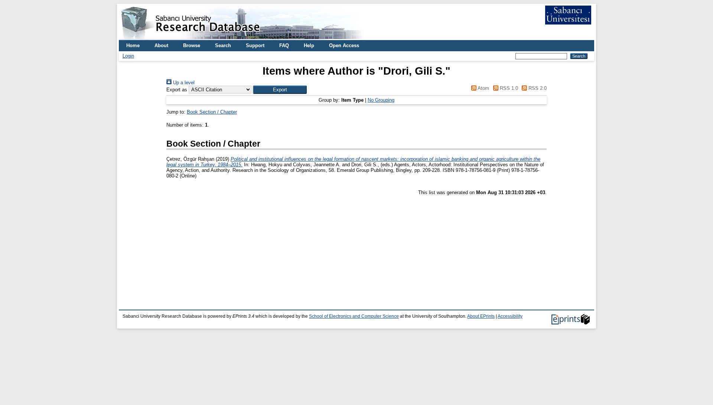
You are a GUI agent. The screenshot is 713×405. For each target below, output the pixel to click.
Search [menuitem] (223, 45)
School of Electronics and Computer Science (354, 316)
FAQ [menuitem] (284, 45)
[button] (280, 89)
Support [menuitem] (255, 45)
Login (128, 56)
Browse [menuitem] (191, 45)
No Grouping (381, 100)
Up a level (183, 82)
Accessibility (510, 316)
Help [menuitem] (309, 45)
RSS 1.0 (508, 88)
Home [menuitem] (133, 45)
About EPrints (481, 316)
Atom (482, 88)
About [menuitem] (161, 45)
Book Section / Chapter (212, 112)
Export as (176, 89)
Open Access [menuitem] (344, 45)
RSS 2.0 (537, 88)
